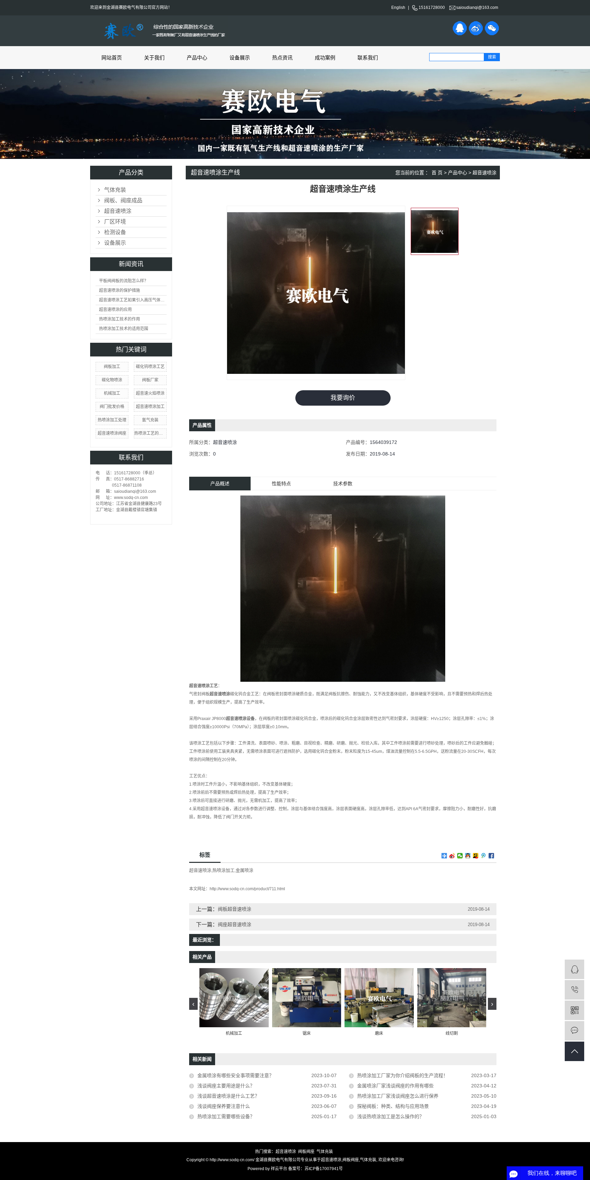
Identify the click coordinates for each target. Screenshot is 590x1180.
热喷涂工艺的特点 (150, 433)
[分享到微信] (492, 28)
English (398, 7)
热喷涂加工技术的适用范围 (123, 328)
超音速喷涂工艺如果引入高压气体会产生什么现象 (133, 300)
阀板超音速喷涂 (234, 909)
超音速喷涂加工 (150, 406)
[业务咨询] (574, 969)
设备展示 (239, 57)
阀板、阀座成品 (123, 200)
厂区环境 (115, 222)
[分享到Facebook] (491, 855)
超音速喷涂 (117, 211)
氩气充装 (150, 420)
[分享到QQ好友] (459, 28)
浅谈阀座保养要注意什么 (223, 1106)
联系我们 (367, 57)
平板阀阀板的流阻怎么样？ (123, 281)
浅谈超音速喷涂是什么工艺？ (228, 1096)
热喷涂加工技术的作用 (119, 319)
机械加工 (112, 393)
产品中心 (197, 57)
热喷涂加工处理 (112, 420)
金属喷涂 (244, 870)
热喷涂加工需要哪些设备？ (226, 1116)
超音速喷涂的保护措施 (119, 290)
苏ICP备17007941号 (324, 1168)
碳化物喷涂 (112, 380)
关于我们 (154, 57)
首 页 (437, 172)
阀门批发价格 (112, 406)
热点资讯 (282, 57)
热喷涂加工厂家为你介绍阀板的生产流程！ (402, 1075)
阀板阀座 (306, 1151)
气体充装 (115, 190)
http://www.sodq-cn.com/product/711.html (247, 888)
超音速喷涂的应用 (115, 309)
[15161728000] (574, 990)
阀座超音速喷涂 (234, 924)
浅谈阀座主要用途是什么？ (226, 1085)
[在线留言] (574, 1031)
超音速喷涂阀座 (112, 433)
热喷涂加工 (223, 870)
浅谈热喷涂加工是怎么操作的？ (390, 1116)
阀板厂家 (150, 380)
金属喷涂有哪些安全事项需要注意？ (235, 1075)
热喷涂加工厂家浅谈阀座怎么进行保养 (397, 1096)
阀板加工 (112, 366)
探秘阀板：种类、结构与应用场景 (393, 1106)
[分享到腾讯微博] (484, 855)
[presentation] (193, 1004)
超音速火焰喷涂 (150, 393)
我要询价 (343, 397)
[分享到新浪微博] (475, 28)
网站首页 (111, 57)
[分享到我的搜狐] (476, 855)
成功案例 (325, 57)
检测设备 (115, 232)
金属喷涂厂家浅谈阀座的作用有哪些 (395, 1085)
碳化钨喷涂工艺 (150, 366)
